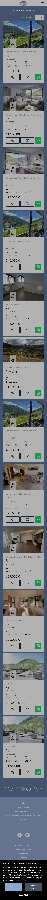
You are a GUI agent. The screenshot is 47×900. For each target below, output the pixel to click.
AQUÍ (10, 875)
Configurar (23, 895)
